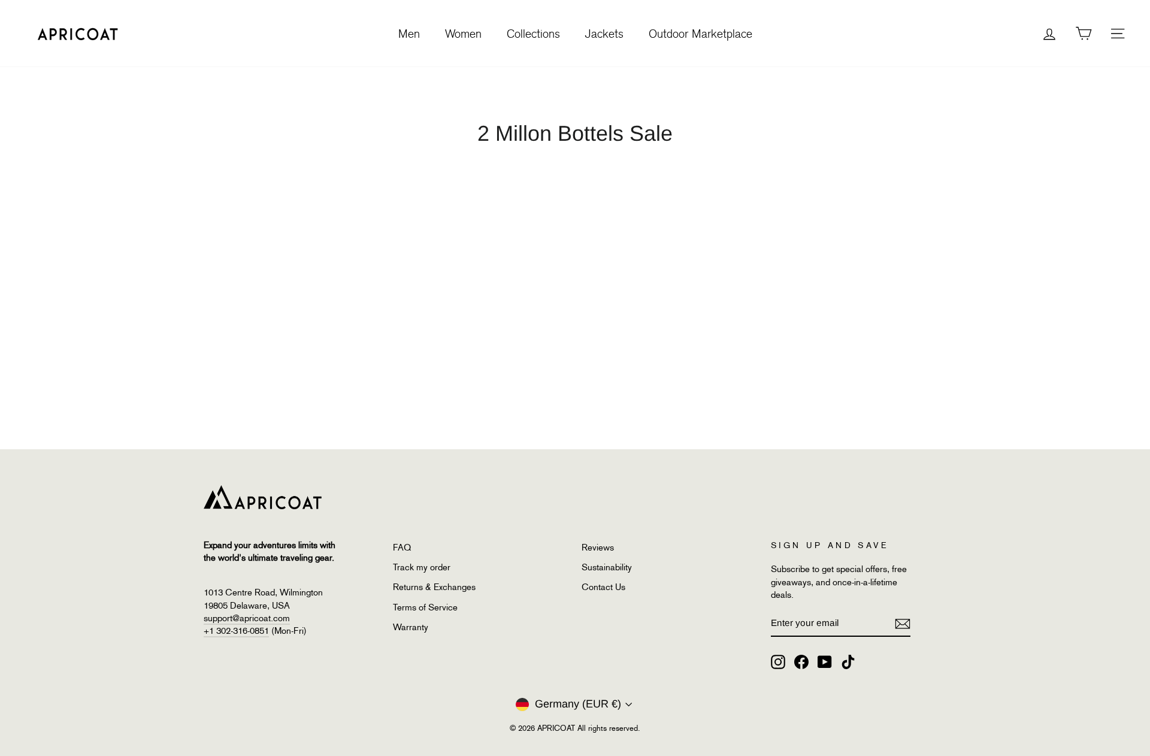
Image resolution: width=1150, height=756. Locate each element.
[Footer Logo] (556, 497)
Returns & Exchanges (434, 587)
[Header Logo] (78, 33)
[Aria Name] (902, 623)
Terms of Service (425, 607)
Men (409, 33)
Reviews (598, 547)
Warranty (410, 627)
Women (463, 33)
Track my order (421, 567)
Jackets (604, 33)
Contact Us (603, 587)
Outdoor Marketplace (700, 33)
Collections (533, 33)
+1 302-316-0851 (236, 630)
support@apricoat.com (247, 618)
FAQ (402, 547)
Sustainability (607, 567)
